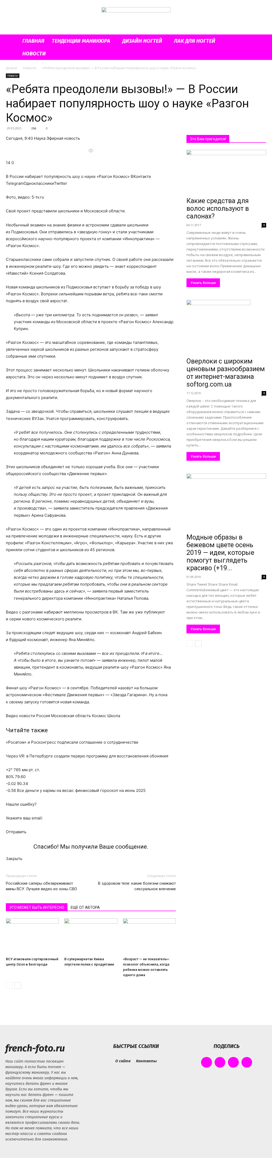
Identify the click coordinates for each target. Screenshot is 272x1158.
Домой (11, 68)
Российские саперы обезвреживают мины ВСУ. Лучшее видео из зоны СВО (41, 886)
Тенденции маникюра (81, 41)
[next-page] (17, 985)
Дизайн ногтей (142, 41)
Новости (34, 53)
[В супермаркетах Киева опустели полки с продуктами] (90, 936)
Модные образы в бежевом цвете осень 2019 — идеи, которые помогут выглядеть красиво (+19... (220, 552)
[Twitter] (233, 1062)
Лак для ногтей (194, 41)
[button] (259, 41)
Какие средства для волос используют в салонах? (217, 208)
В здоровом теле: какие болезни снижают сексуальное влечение (137, 886)
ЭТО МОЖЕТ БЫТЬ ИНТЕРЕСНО (36, 907)
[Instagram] (220, 1062)
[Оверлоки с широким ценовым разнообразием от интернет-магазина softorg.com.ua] (226, 327)
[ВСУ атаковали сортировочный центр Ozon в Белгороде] (32, 936)
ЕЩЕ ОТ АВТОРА (85, 907)
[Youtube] (246, 1062)
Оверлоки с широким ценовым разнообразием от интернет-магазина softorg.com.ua (225, 372)
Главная (33, 41)
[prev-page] (9, 985)
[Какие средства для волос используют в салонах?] (226, 172)
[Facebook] (206, 1062)
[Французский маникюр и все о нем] (136, 17)
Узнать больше (203, 283)
